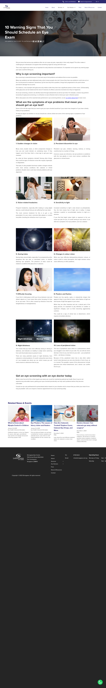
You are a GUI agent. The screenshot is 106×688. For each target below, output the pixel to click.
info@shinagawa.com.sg (80, 458)
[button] (97, 1)
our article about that (72, 98)
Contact (100, 7)
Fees (80, 7)
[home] (7, 7)
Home (46, 7)
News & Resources (89, 7)
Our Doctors (57, 464)
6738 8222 (76, 455)
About (53, 7)
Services (57, 461)
